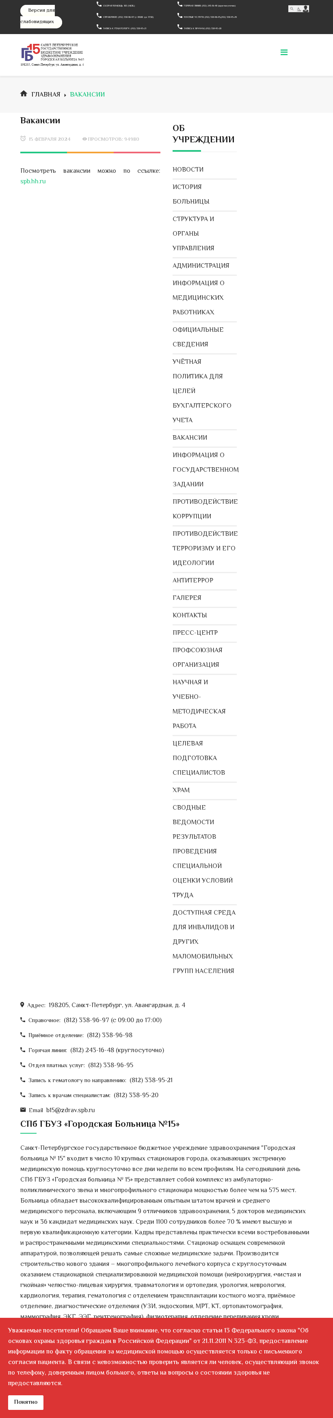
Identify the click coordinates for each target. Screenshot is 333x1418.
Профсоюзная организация (198, 658)
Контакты (190, 616)
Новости (188, 170)
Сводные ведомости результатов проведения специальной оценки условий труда (203, 852)
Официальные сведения (198, 337)
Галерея (187, 598)
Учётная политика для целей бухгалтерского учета (202, 391)
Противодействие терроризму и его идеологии (205, 549)
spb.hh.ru (33, 182)
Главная (46, 95)
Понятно (25, 1402)
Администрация (201, 266)
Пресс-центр (195, 633)
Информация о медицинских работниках (199, 298)
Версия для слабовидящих (37, 16)
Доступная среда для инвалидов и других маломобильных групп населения (204, 942)
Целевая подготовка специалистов (199, 758)
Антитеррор (193, 581)
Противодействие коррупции (205, 509)
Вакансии (190, 438)
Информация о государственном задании (205, 470)
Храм (181, 791)
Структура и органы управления (193, 234)
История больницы (191, 195)
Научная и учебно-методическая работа (199, 705)
